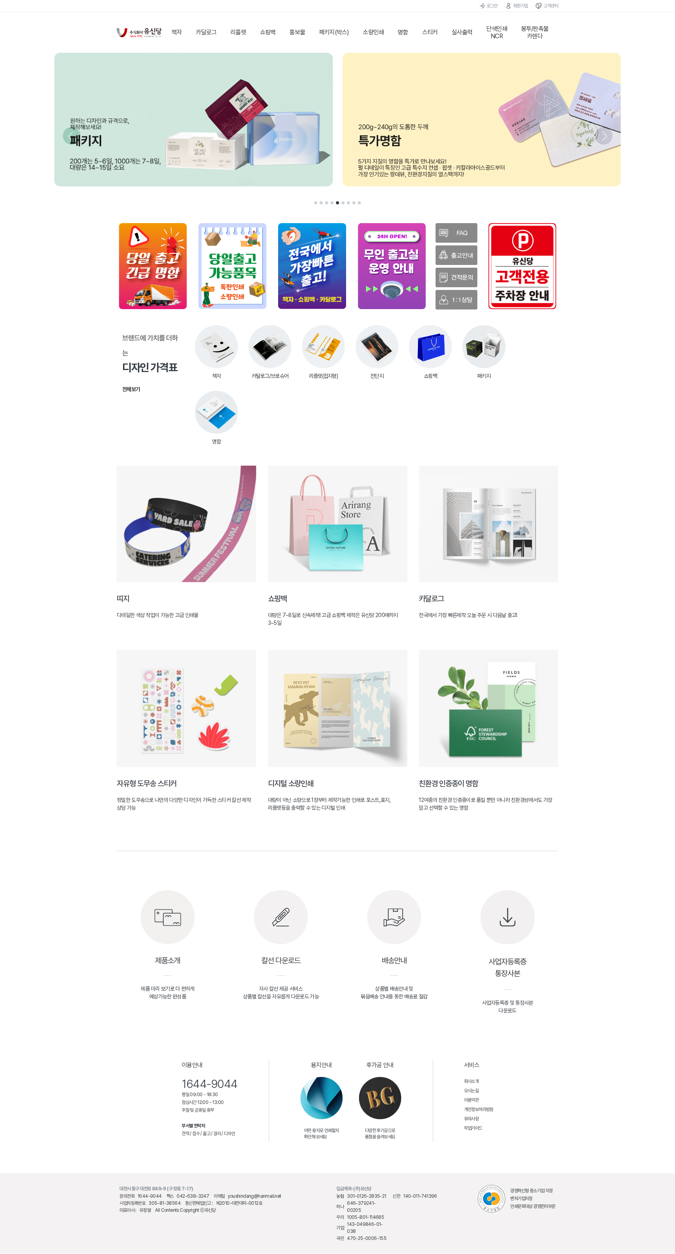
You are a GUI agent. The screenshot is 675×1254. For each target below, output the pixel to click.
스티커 (430, 32)
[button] (315, 202)
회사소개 (471, 1081)
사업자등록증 (507, 961)
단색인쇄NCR (496, 32)
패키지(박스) (334, 32)
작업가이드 (473, 1128)
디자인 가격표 (150, 363)
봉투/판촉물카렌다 (534, 32)
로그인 (492, 6)
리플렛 (238, 32)
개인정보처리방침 (478, 1109)
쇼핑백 (268, 32)
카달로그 (206, 32)
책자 (176, 32)
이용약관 (471, 1100)
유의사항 (471, 1119)
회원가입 (520, 6)
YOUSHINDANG (139, 32)
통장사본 (507, 973)
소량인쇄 (373, 32)
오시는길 (471, 1090)
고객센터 (550, 6)
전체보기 (131, 389)
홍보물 (297, 32)
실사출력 (462, 32)
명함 (403, 32)
